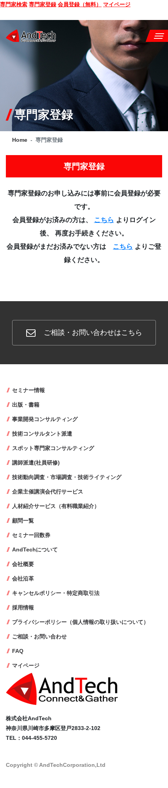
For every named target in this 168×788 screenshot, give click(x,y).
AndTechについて (35, 549)
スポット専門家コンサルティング (53, 448)
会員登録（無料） (80, 4)
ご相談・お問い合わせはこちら (92, 332)
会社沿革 (23, 578)
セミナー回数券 (31, 535)
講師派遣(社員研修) (36, 462)
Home (19, 140)
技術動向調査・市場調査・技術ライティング (67, 477)
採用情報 (23, 607)
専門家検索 (13, 4)
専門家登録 (42, 4)
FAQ (17, 651)
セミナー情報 (28, 390)
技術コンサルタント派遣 (42, 433)
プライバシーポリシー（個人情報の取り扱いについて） (80, 622)
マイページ (116, 4)
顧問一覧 (23, 520)
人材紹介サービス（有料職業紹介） (56, 506)
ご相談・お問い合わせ (39, 636)
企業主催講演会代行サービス (47, 491)
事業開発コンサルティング (45, 419)
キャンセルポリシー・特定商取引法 (56, 593)
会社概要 (23, 564)
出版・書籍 (25, 404)
